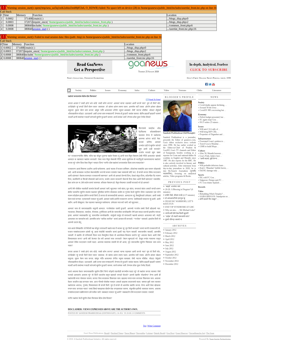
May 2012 (169, 242)
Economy (122, 90)
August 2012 (170, 251)
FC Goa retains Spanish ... (210, 182)
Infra (137, 90)
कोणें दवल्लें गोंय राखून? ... (209, 199)
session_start (39, 28)
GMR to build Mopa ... (209, 146)
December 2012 (171, 264)
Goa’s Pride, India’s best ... (211, 156)
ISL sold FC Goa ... (208, 177)
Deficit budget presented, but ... (212, 117)
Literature (216, 90)
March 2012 (170, 236)
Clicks (199, 90)
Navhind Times (117, 333)
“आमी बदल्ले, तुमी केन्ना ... (209, 158)
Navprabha (140, 333)
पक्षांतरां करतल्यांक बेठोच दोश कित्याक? (82, 96)
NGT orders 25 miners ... (210, 122)
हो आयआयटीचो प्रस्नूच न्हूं (175, 198)
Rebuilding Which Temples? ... (212, 194)
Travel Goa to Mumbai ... (210, 144)
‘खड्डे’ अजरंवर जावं (172, 186)
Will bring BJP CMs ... (209, 132)
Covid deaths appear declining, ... (213, 105)
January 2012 (170, 230)
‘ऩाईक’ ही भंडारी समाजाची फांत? (177, 216)
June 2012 (169, 245)
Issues (108, 90)
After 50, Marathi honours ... (211, 153)
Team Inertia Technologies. (220, 339)
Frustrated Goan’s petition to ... (212, 141)
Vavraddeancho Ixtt (197, 333)
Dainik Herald (159, 333)
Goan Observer (182, 333)
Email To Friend (155, 99)
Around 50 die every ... (209, 107)
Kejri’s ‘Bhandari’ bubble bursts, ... (214, 168)
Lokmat (149, 333)
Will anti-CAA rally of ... (210, 129)
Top (144, 326)
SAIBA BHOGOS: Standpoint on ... (215, 196)
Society (78, 90)
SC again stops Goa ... (209, 120)
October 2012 (170, 258)
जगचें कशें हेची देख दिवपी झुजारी (176, 213)
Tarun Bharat (130, 333)
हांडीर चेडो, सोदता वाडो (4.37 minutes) (180, 195)
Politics (93, 90)
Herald (107, 333)
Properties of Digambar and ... (212, 134)
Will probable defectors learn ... (212, 165)
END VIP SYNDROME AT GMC (179, 207)
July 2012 (169, 248)
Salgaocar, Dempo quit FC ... (211, 180)
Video (166, 90)
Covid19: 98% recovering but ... (213, 110)
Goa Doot (170, 333)
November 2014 (171, 261)
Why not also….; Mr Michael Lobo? (180, 210)
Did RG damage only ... (209, 170)
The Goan (210, 333)
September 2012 (171, 255)
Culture (151, 90)
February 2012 (171, 233)
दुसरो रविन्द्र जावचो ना (173, 219)
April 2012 (169, 239)
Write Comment (154, 326)
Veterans (182, 90)
